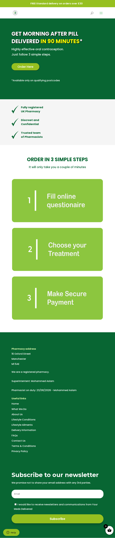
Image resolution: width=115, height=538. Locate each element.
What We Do (19, 409)
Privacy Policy (20, 451)
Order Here (25, 67)
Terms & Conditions (24, 446)
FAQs (15, 435)
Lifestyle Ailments (22, 425)
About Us (17, 414)
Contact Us (18, 440)
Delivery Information (24, 430)
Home (15, 403)
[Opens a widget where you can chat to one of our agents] (11, 533)
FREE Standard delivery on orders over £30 (56, 3)
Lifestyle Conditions (23, 419)
